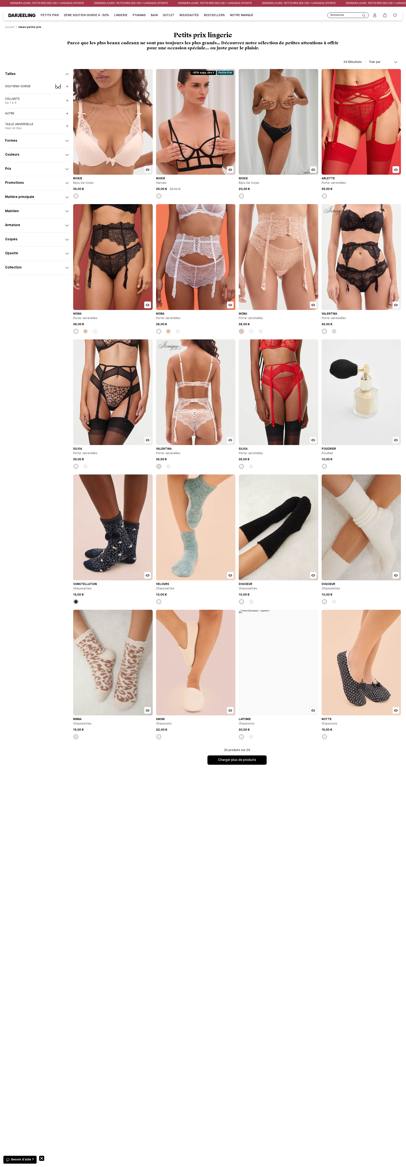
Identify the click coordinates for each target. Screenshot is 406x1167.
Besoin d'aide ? (22, 1159)
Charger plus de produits (237, 760)
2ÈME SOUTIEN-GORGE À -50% (86, 15)
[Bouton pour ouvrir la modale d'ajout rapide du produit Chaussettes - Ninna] (147, 710)
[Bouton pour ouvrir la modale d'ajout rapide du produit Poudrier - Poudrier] (395, 440)
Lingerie (121, 15)
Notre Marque (241, 15)
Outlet (168, 15)
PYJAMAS (139, 15)
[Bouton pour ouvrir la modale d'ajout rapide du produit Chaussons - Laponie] (313, 710)
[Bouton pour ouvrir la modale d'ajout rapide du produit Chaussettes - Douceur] (313, 575)
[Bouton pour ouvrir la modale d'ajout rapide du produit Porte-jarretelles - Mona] (147, 304)
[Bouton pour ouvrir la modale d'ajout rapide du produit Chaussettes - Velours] (230, 575)
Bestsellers (214, 15)
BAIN (154, 15)
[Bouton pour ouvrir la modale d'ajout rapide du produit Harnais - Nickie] (230, 169)
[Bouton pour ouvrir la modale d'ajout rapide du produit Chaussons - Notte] (395, 710)
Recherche (337, 15)
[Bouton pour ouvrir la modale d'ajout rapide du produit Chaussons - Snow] (230, 710)
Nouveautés (189, 15)
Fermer (41, 1158)
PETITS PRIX (50, 15)
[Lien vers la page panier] (384, 15)
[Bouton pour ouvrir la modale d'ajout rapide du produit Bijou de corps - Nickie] (147, 169)
